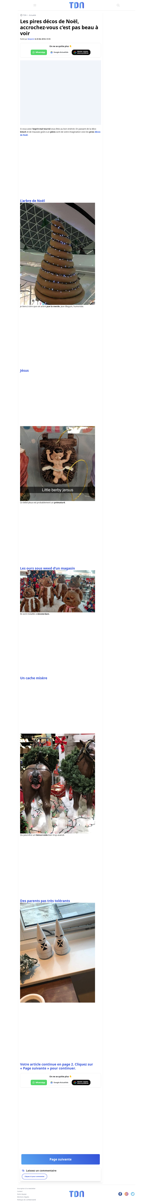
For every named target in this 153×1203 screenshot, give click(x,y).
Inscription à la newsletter (26, 1188)
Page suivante (61, 1159)
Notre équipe (21, 1194)
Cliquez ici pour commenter (34, 1176)
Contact (19, 1191)
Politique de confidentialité (26, 1200)
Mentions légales (23, 1197)
